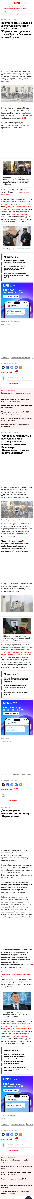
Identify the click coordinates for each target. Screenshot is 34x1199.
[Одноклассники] (20, 367)
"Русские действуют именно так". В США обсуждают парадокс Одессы (15, 413)
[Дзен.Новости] (3, 367)
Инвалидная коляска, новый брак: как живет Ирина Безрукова (16, 406)
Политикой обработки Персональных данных (13, 8)
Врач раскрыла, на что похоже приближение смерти (16, 394)
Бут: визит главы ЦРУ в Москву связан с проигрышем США (15, 425)
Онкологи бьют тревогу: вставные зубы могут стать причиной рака (15, 400)
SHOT (20, 105)
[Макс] (7, 367)
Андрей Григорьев (8, 1118)
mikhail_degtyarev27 (11, 1115)
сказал (30, 965)
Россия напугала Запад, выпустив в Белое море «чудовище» (15, 1188)
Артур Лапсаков (7, 324)
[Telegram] (12, 367)
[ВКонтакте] (16, 367)
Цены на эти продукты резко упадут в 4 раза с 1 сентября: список (16, 419)
